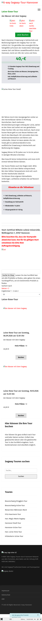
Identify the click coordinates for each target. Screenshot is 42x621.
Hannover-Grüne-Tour (13, 527)
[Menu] (39, 9)
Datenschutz (6, 595)
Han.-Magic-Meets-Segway (15, 519)
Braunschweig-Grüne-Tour (15, 505)
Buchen (21, 357)
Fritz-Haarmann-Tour (13, 514)
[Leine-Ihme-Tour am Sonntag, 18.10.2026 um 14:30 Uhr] (21, 375)
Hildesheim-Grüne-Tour (14, 536)
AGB (3, 599)
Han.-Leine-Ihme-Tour (13, 532)
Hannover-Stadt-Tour (13, 523)
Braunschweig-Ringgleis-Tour (16, 501)
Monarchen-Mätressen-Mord (16, 510)
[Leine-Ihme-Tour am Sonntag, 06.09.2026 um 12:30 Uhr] (21, 317)
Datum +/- (5, 288)
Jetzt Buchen (23, 35)
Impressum (5, 591)
